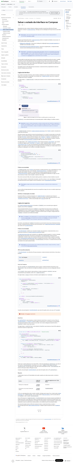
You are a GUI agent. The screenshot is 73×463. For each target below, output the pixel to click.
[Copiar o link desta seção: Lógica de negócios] (31, 203)
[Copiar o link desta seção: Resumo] (23, 373)
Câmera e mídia (28, 445)
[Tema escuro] (59, 84)
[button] (6, 15)
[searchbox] (7, 10)
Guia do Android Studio (58, 441)
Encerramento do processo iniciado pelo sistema (29, 46)
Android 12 (46, 448)
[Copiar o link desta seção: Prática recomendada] (30, 167)
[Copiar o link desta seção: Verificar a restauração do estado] (36, 194)
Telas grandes (37, 441)
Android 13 (46, 446)
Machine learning (28, 441)
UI (14, 4)
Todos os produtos (56, 455)
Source (17, 446)
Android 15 (46, 443)
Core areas (9, 4)
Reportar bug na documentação (66, 443)
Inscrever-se (59, 460)
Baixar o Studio (56, 446)
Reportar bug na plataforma (66, 440)
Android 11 (46, 450)
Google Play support (66, 445)
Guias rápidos (31, 6)
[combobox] (42, 1)
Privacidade (27, 446)
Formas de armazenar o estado (30, 139)
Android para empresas (20, 442)
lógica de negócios (46, 394)
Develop (3, 4)
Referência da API (57, 444)
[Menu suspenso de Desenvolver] (25, 1)
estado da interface (31, 29)
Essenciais (13, 1)
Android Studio (63, 1)
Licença (22, 460)
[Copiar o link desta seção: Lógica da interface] (31, 72)
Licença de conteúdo (47, 419)
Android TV (37, 447)
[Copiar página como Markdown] (23, 25)
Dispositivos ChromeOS (39, 444)
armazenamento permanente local (27, 238)
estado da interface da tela (24, 234)
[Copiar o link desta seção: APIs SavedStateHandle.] (31, 250)
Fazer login (69, 1)
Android (17, 441)
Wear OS (36, 442)
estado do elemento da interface (38, 131)
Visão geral (3, 6)
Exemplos (16, 6)
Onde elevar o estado (30, 36)
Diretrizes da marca (28, 460)
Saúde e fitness (27, 443)
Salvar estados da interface (34, 405)
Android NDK (56, 447)
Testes (42, 198)
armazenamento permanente (50, 180)
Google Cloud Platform (47, 455)
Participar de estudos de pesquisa (67, 447)
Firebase (38, 455)
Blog (16, 449)
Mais (29, 1)
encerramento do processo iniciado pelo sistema (35, 51)
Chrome (34, 455)
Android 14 (46, 445)
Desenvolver (21, 1)
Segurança (17, 444)
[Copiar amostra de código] (60, 84)
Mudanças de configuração (25, 43)
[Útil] (58, 18)
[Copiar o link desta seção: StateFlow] (24, 318)
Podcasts (17, 451)
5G (25, 448)
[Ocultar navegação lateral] (13, 461)
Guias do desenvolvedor (58, 442)
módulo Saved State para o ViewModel (52, 224)
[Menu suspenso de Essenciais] (16, 1)
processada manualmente (54, 43)
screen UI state (28, 217)
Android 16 (46, 441)
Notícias (17, 447)
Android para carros (38, 446)
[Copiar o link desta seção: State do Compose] (28, 264)
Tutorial (9, 6)
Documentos (23, 6)
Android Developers (21, 18)
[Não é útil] (60, 18)
